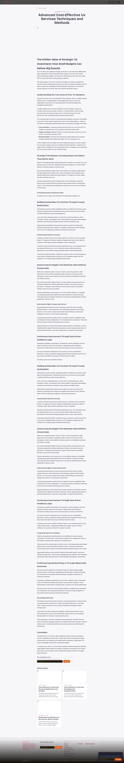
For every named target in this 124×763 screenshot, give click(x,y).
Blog (104, 2)
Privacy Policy (68, 748)
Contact (66, 746)
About (66, 744)
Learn (94, 2)
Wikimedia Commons (90, 743)
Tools (99, 2)
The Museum (86, 2)
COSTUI (7, 2)
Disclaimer (67, 751)
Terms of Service (69, 749)
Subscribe (66, 661)
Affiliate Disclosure (69, 753)
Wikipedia (80, 743)
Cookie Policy (68, 755)
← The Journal (41, 8)
